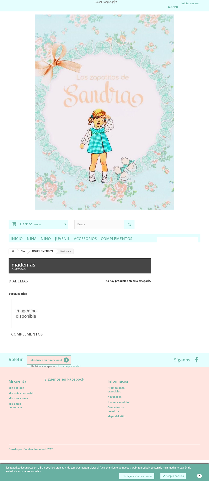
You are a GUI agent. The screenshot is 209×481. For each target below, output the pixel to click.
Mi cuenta (18, 381)
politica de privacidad (68, 366)
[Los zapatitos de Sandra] (104, 112)
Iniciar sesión (190, 3)
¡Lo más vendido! (119, 402)
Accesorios (85, 238)
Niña (32, 238)
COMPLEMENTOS (116, 238)
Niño (46, 238)
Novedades (114, 396)
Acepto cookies (174, 476)
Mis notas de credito (21, 393)
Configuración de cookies (137, 476)
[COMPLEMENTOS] (26, 313)
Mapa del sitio (116, 416)
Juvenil (62, 238)
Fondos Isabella (33, 449)
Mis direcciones (19, 398)
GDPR (174, 7)
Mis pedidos (16, 387)
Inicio (17, 238)
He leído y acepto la (55, 366)
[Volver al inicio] (13, 251)
